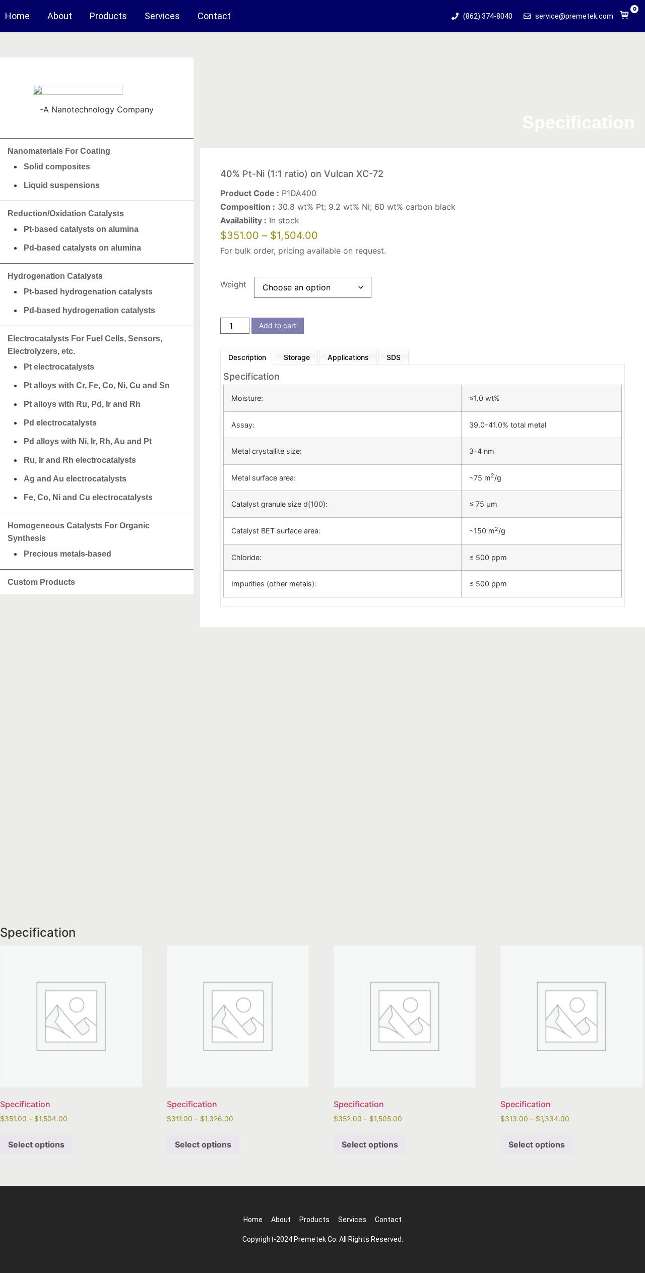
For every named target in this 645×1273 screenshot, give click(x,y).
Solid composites (57, 166)
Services (162, 16)
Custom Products (41, 582)
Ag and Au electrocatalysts (75, 478)
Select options (36, 1144)
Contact (214, 16)
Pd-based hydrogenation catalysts (89, 310)
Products (108, 16)
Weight (233, 284)
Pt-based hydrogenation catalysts (88, 291)
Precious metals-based (67, 554)
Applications (348, 357)
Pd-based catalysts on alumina (82, 248)
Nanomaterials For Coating (59, 151)
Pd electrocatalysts (60, 422)
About (59, 16)
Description (247, 357)
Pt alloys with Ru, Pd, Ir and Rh (82, 404)
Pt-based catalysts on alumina (81, 229)
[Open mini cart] (624, 17)
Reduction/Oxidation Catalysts (66, 213)
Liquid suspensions (62, 185)
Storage (297, 357)
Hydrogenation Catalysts (55, 276)
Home (17, 16)
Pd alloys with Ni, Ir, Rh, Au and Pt (88, 441)
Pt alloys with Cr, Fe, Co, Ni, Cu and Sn (97, 385)
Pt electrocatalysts (59, 366)
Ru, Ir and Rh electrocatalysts (80, 460)
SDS (393, 357)
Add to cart (277, 325)
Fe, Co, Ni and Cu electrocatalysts (88, 497)
